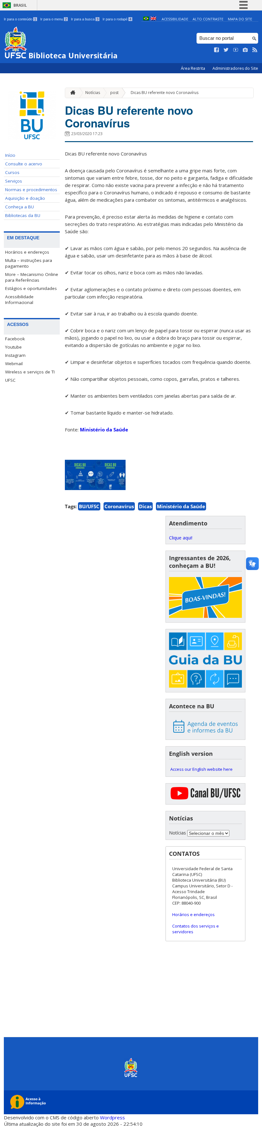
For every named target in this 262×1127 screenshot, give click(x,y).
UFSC (10, 380)
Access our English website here (201, 769)
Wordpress (112, 1117)
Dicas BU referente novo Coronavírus (164, 92)
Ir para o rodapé (117, 19)
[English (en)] (153, 19)
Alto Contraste (208, 19)
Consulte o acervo (23, 164)
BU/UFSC (89, 506)
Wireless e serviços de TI (30, 372)
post (114, 92)
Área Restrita (193, 68)
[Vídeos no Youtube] (235, 50)
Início (10, 155)
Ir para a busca (84, 19)
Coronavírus (119, 506)
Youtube (13, 347)
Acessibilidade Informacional (19, 299)
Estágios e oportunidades (31, 288)
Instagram (15, 355)
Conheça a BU (19, 207)
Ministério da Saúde (104, 429)
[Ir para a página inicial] (71, 93)
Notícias (92, 92)
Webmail (14, 363)
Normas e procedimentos (31, 189)
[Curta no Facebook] (216, 50)
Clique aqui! (180, 538)
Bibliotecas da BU (22, 215)
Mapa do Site (240, 19)
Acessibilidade (175, 19)
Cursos (12, 172)
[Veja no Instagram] (245, 50)
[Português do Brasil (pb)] (146, 19)
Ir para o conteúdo (20, 19)
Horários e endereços (27, 252)
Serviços (13, 181)
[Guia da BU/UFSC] (205, 660)
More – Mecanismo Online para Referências (31, 277)
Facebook (15, 339)
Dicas (145, 506)
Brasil (20, 5)
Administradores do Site (235, 68)
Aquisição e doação (25, 198)
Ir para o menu (53, 19)
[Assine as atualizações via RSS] (255, 50)
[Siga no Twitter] (226, 50)
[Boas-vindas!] (205, 598)
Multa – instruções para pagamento (28, 263)
